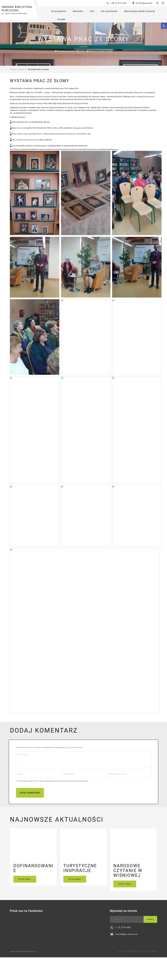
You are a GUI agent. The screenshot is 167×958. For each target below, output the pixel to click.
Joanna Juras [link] (22, 134)
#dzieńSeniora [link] (16, 149)
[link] (164, 26)
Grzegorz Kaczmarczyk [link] (26, 140)
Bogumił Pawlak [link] (81, 103)
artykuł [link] (82, 51)
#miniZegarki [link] (77, 149)
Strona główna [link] (58, 11)
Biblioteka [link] (78, 11)
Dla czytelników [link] (109, 11)
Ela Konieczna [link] (148, 97)
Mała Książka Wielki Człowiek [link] (139, 11)
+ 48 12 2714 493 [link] (118, 3)
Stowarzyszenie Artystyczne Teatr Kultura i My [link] (71, 134)
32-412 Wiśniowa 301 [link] (144, 3)
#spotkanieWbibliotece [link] (31, 149)
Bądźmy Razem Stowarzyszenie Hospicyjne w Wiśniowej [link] (53, 97)
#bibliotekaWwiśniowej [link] (92, 149)
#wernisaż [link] (53, 149)
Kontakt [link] (61, 19)
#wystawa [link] (45, 149)
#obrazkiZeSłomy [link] (64, 149)
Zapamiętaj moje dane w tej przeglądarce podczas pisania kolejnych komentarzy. (53, 781)
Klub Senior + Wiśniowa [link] (42, 134)
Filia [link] (92, 11)
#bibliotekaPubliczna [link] (110, 149)
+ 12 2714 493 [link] (123, 927)
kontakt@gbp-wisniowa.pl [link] (127, 934)
